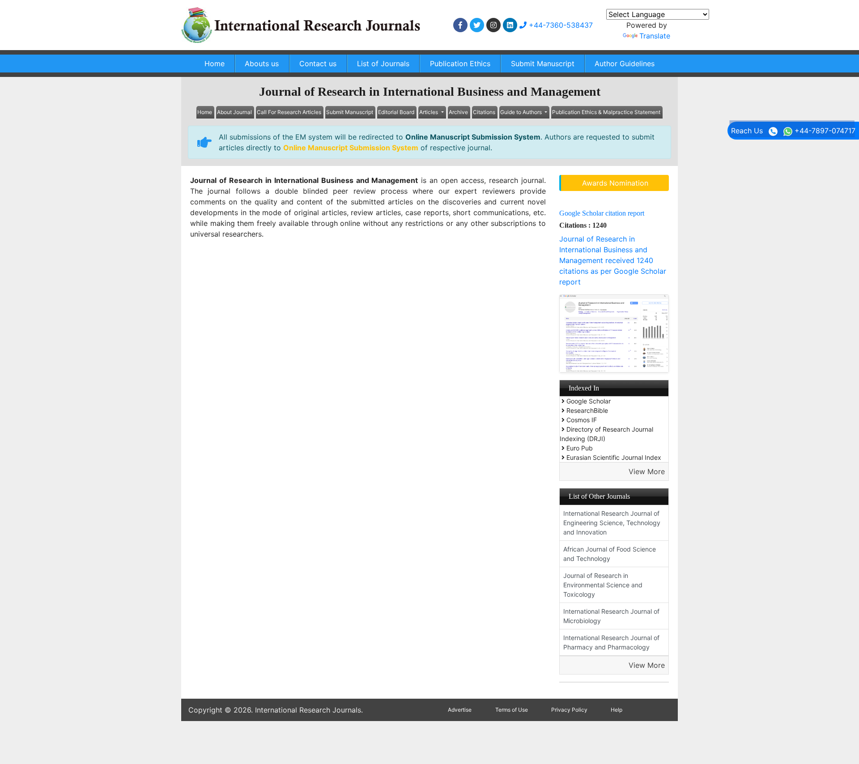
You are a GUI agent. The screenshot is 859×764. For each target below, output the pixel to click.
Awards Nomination (615, 182)
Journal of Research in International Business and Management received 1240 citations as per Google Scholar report (612, 260)
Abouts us (262, 63)
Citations (484, 112)
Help (616, 709)
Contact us (317, 63)
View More (647, 471)
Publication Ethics (460, 63)
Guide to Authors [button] (521, 112)
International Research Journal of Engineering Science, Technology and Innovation (611, 522)
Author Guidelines (625, 63)
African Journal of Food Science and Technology (609, 553)
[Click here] (460, 25)
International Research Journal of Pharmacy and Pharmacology (611, 642)
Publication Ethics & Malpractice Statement (606, 112)
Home (214, 63)
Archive (458, 112)
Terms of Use (511, 709)
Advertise (460, 709)
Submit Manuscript (542, 63)
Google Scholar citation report (601, 213)
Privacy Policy (569, 709)
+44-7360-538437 (560, 25)
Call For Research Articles (289, 112)
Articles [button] (429, 112)
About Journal (234, 112)
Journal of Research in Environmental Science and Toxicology (602, 585)
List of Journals (383, 63)
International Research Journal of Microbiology (611, 615)
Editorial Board (396, 112)
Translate (654, 35)
